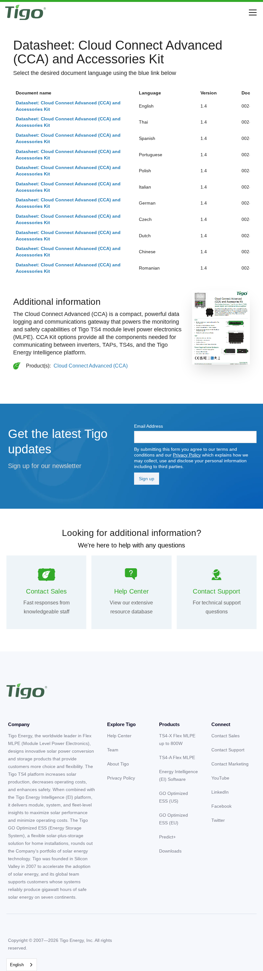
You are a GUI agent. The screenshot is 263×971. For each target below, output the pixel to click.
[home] (25, 12)
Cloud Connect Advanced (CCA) (91, 365)
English (17, 964)
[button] (251, 12)
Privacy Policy (187, 454)
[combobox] (21, 965)
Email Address (148, 426)
